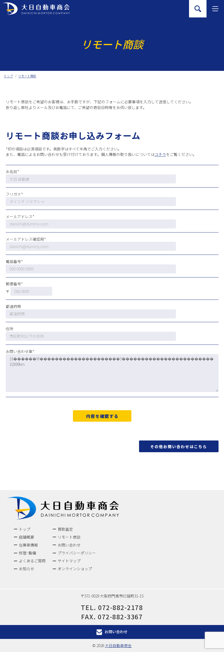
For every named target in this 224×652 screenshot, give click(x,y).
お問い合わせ (69, 545)
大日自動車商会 (118, 645)
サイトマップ (69, 560)
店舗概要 (26, 537)
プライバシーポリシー (77, 553)
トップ (24, 529)
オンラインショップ (75, 568)
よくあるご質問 (32, 560)
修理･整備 (27, 553)
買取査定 (65, 529)
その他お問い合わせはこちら (178, 446)
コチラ (160, 154)
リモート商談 (69, 537)
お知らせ (26, 568)
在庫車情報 (28, 545)
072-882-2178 (120, 607)
